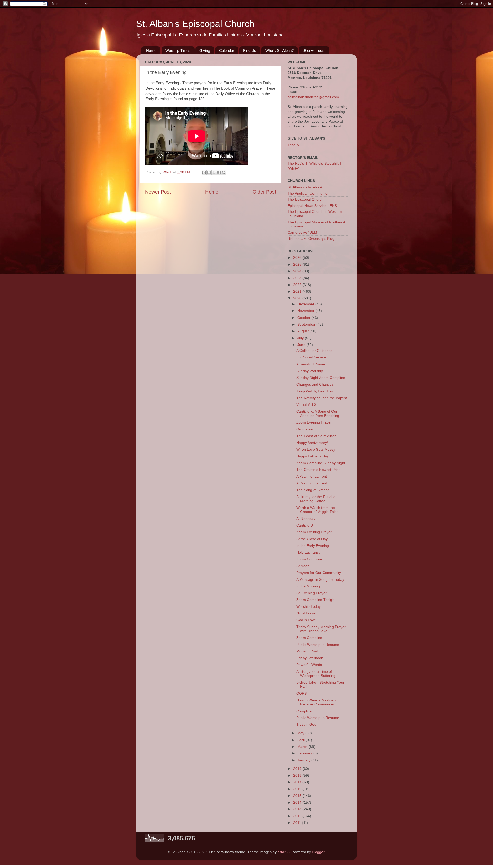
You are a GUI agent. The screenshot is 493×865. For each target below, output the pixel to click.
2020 (297, 298)
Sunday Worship (309, 371)
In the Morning (308, 586)
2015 (297, 796)
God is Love (306, 620)
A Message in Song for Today (320, 580)
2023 (297, 278)
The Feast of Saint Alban (316, 436)
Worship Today (308, 607)
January (304, 760)
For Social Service (311, 357)
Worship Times (178, 50)
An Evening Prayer (311, 593)
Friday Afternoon (309, 658)
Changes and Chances (315, 385)
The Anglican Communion (308, 193)
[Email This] (204, 172)
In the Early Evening (312, 546)
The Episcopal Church (306, 199)
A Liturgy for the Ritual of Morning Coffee (316, 499)
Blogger (318, 852)
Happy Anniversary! (312, 443)
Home (151, 50)
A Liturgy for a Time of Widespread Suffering (315, 674)
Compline (304, 711)
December (306, 304)
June (301, 345)
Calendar (226, 50)
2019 (297, 769)
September (306, 324)
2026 (297, 258)
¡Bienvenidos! (313, 50)
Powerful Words (309, 665)
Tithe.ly (293, 145)
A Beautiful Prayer (310, 364)
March (303, 747)
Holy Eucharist (308, 552)
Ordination (304, 429)
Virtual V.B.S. (306, 405)
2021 (297, 291)
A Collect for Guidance (314, 351)
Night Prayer (306, 613)
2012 (297, 816)
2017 (297, 782)
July (301, 338)
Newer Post (158, 192)
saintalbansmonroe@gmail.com (313, 97)
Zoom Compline (309, 559)
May (301, 733)
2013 (297, 809)
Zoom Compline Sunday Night (320, 463)
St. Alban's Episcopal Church (195, 24)
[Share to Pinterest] (223, 172)
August (303, 331)
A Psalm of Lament (311, 476)
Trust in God (306, 724)
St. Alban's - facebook (305, 187)
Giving (204, 50)
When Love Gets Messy (315, 450)
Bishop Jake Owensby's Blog (311, 239)
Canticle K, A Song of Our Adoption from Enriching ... (319, 414)
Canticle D (304, 525)
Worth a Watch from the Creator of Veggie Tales (317, 510)
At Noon (302, 566)
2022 (297, 285)
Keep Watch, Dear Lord (315, 391)
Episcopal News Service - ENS (312, 206)
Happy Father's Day (312, 456)
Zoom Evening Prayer (314, 422)
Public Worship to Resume (317, 645)
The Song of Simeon (313, 490)
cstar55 (284, 852)
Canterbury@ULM (302, 232)
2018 (297, 775)
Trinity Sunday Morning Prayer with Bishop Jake (321, 629)
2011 (297, 823)
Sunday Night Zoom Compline (320, 378)
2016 (297, 789)
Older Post (264, 192)
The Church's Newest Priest (319, 470)
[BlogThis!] (209, 172)
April (301, 740)
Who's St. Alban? (279, 50)
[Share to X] (213, 172)
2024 (297, 271)
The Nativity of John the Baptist (321, 398)
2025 (297, 264)
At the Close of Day (312, 539)
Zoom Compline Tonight (315, 600)
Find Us (249, 50)
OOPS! (302, 693)
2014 (297, 802)
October (304, 318)
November (306, 311)
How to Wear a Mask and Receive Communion (316, 702)
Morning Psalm (308, 651)
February (305, 753)
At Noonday (305, 519)
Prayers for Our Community (318, 573)
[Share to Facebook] (218, 172)
